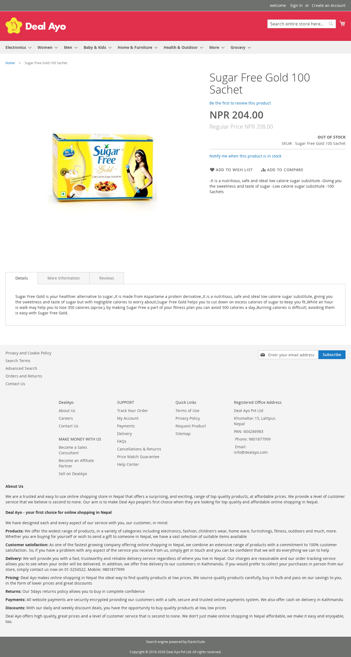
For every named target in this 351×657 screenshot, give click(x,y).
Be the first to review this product (240, 103)
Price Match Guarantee (138, 456)
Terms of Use (187, 410)
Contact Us (15, 383)
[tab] (21, 278)
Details (21, 278)
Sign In (296, 5)
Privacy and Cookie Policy (28, 353)
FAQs (121, 441)
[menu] (175, 47)
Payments (126, 425)
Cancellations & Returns (139, 449)
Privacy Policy (188, 418)
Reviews (106, 278)
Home (10, 63)
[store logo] (35, 25)
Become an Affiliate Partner (76, 463)
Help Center (128, 464)
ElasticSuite (196, 641)
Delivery (124, 433)
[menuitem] (17, 47)
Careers (66, 418)
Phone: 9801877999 (253, 439)
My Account (127, 418)
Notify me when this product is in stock (245, 156)
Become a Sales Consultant (73, 450)
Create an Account (329, 5)
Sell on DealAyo (73, 473)
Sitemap (183, 433)
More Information (63, 278)
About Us (67, 410)
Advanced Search (21, 368)
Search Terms (17, 360)
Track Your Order (132, 410)
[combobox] (301, 23)
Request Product (191, 425)
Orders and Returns (23, 376)
